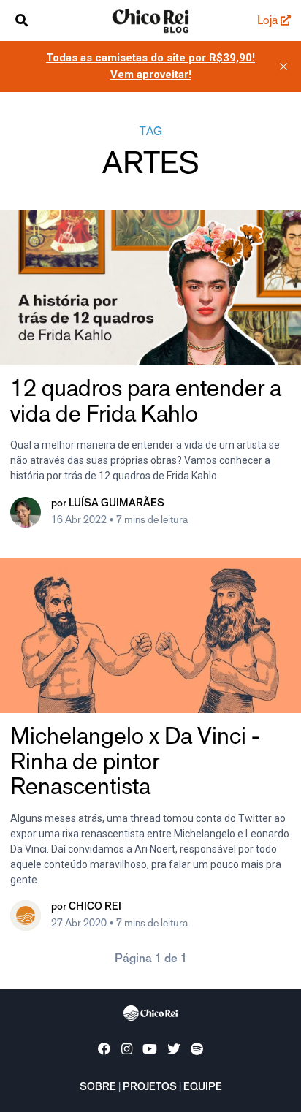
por (107, 504)
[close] (283, 66)
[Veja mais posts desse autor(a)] (25, 517)
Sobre (98, 1088)
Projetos (150, 1088)
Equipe (202, 1088)
